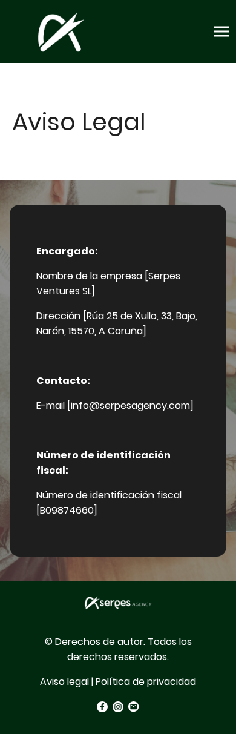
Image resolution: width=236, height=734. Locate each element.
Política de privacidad (146, 682)
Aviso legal (64, 682)
